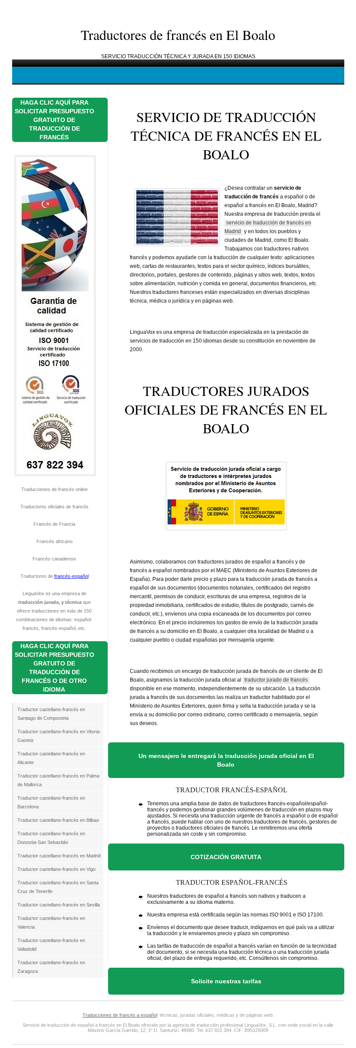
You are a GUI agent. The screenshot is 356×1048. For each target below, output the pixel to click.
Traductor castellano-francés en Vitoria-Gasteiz (59, 736)
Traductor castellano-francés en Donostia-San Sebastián (51, 838)
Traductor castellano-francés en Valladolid (51, 945)
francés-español (71, 576)
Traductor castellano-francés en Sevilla (58, 904)
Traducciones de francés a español (119, 1015)
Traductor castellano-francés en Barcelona (51, 802)
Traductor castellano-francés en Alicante (51, 758)
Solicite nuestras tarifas (226, 981)
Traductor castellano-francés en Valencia (51, 922)
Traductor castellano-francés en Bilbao (58, 820)
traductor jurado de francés (276, 680)
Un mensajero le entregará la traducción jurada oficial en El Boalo (226, 760)
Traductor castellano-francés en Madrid (59, 855)
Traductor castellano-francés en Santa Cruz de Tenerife (58, 887)
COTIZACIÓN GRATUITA (226, 857)
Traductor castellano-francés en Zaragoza (51, 967)
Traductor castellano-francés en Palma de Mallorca (58, 780)
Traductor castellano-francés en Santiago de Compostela (51, 714)
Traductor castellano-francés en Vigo (56, 869)
